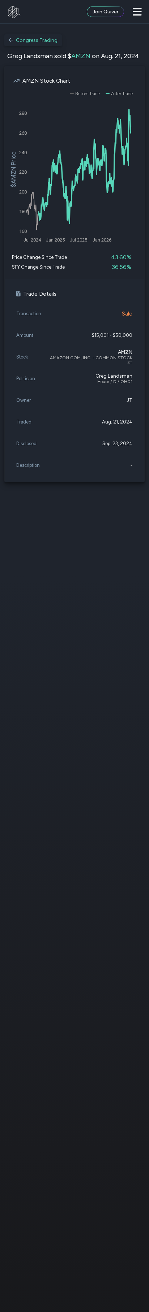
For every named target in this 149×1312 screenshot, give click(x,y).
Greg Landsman (113, 376)
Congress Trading (37, 40)
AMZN (80, 56)
